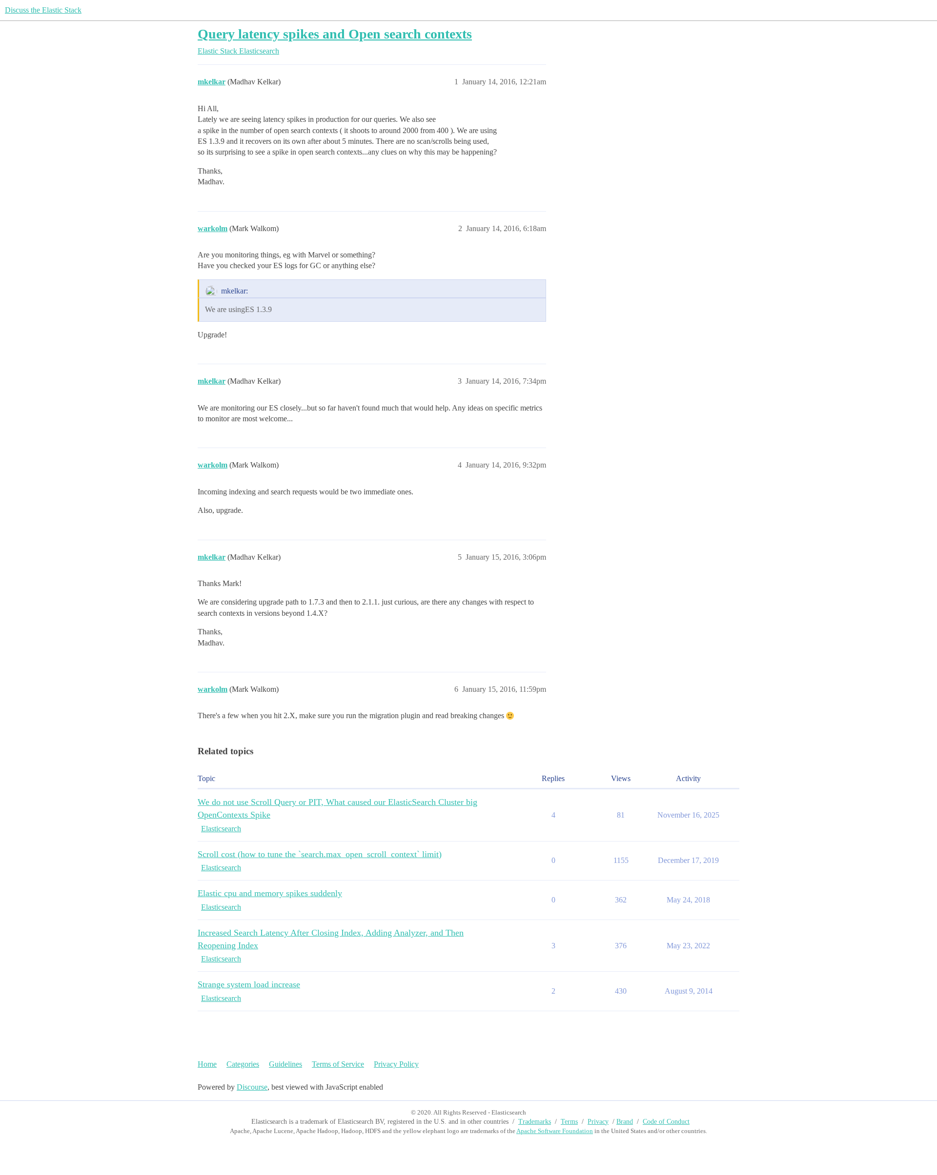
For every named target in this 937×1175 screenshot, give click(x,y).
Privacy (598, 1121)
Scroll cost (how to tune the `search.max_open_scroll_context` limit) (320, 854)
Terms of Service (338, 1064)
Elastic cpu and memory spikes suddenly (270, 893)
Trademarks (534, 1121)
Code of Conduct (666, 1121)
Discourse (252, 1087)
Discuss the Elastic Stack (43, 10)
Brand (624, 1121)
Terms (569, 1121)
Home (207, 1064)
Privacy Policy (396, 1064)
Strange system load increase (249, 984)
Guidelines (285, 1064)
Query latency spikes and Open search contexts (335, 33)
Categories (242, 1064)
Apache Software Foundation (554, 1131)
